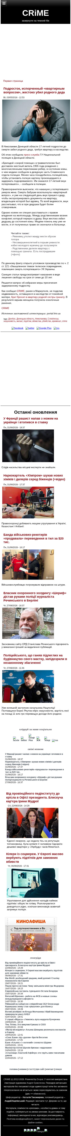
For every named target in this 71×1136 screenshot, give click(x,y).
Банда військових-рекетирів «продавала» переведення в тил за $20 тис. (33, 538)
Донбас (12, 319)
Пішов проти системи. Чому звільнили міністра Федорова (34, 986)
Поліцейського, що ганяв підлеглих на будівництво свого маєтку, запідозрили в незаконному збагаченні (35, 659)
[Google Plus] (44, 328)
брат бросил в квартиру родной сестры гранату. (38, 297)
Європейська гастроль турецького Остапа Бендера (31, 991)
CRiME (35, 13)
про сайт (40, 1069)
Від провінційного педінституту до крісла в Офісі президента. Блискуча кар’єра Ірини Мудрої (34, 797)
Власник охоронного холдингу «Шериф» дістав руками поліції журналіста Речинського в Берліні (34, 596)
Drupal (40, 1079)
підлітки (27, 321)
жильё (20, 321)
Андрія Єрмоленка (36, 1083)
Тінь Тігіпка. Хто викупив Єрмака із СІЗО (25, 1024)
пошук (58, 1069)
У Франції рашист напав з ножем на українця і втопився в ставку (30, 420)
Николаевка (41, 319)
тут (46, 1101)
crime (64, 321)
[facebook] (17, 328)
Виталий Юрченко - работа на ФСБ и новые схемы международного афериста (31, 997)
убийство (46, 321)
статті (31, 1069)
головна (13, 1069)
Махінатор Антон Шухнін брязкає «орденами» (28, 1048)
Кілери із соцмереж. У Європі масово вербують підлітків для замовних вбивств (34, 857)
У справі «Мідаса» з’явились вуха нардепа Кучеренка (32, 1019)
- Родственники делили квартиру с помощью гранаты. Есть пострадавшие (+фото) (33, 251)
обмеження (39, 1094)
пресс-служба (31, 154)
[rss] (56, 328)
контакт (50, 1069)
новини (23, 1069)
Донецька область (25, 319)
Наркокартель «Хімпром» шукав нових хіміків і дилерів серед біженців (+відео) (34, 477)
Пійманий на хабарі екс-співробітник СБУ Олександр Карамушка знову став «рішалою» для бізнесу (32, 1005)
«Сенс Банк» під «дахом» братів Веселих (26, 1037)
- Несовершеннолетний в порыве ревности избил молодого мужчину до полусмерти (35, 244)
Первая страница (13, 80)
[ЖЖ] (39, 740)
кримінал (56, 321)
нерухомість (10, 321)
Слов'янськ (53, 319)
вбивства (36, 321)
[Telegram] (47, 740)
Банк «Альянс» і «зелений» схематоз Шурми (28, 1042)
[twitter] (30, 328)
